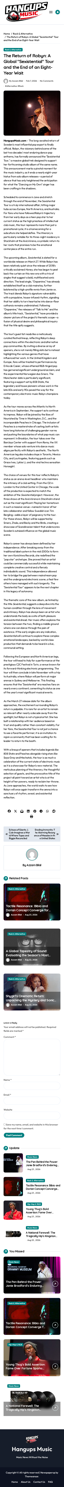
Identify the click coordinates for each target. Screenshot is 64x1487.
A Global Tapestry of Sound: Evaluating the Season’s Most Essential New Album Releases (28, 955)
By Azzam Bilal (16, 81)
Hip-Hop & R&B (34, 1204)
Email (7, 1094)
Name (8, 1079)
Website (8, 1109)
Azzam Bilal (33, 865)
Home (14, 1481)
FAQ (50, 1481)
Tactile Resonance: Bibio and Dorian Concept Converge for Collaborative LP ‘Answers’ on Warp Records (28, 912)
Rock (21, 86)
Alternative (11, 86)
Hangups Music (32, 1449)
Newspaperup (47, 1472)
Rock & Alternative (13, 49)
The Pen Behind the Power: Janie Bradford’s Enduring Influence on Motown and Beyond (42, 1167)
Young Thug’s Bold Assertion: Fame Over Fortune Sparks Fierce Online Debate (39, 1214)
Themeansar (31, 1476)
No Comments (46, 81)
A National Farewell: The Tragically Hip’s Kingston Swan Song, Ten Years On (41, 1236)
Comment (10, 1036)
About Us (25, 1481)
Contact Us (39, 1481)
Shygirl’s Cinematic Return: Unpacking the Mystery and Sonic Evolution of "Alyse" (30, 1000)
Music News (32, 1157)
